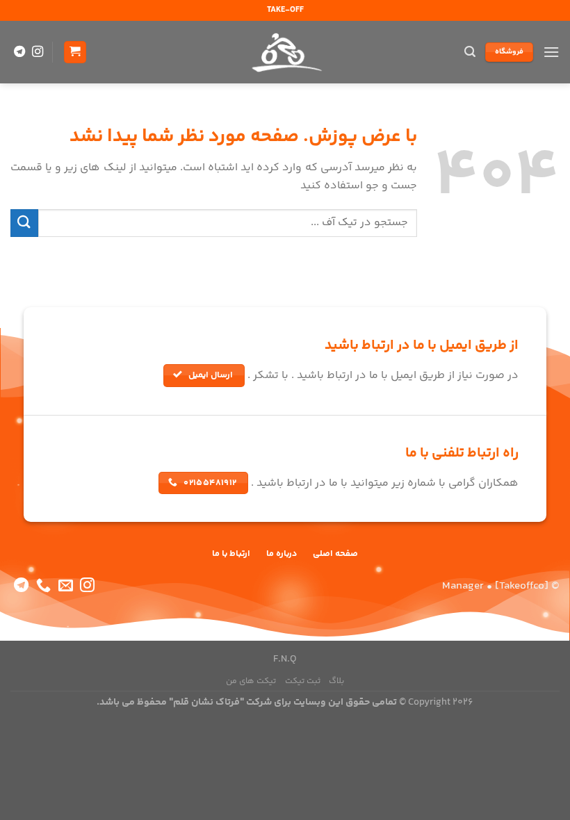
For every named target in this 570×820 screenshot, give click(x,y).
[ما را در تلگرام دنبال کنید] (19, 52)
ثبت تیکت (302, 681)
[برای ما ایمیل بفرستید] (65, 586)
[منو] (551, 52)
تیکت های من (251, 681)
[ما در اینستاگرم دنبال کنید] (37, 52)
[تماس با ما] (43, 586)
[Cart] (75, 52)
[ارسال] (24, 222)
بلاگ (336, 681)
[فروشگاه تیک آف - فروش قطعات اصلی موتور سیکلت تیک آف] (285, 52)
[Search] (469, 51)
